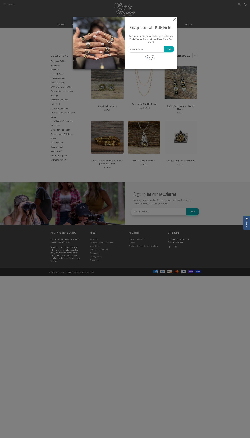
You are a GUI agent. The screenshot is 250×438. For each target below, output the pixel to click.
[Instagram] (153, 57)
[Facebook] (147, 57)
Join (169, 49)
